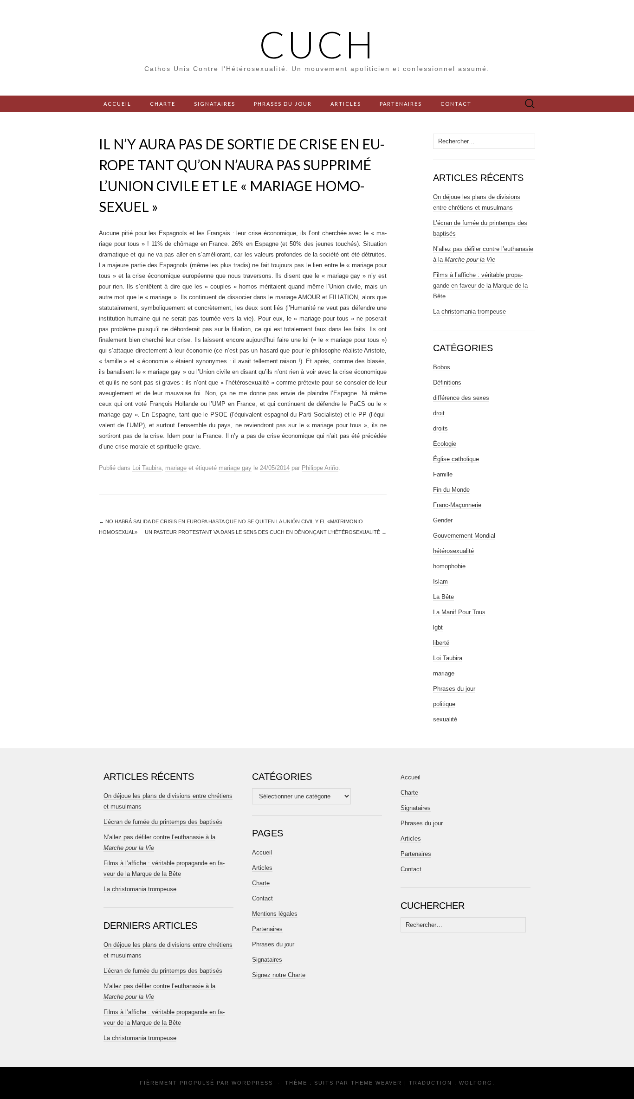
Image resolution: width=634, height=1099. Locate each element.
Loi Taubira (147, 467)
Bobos (441, 367)
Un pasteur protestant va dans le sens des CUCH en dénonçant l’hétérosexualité (266, 532)
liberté (441, 642)
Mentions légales (275, 913)
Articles (345, 104)
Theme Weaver (376, 1083)
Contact (456, 104)
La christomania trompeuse (469, 311)
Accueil (117, 104)
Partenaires (401, 104)
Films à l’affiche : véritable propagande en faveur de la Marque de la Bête (480, 285)
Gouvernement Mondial (464, 535)
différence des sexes (461, 397)
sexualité (445, 719)
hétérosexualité (453, 550)
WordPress (252, 1083)
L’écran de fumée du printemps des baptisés (163, 821)
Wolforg (475, 1083)
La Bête (443, 596)
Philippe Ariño (320, 467)
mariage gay (235, 467)
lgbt (438, 627)
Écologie (444, 443)
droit (439, 413)
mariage (176, 467)
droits (440, 428)
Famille (443, 474)
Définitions (447, 382)
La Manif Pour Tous (459, 612)
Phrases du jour (283, 104)
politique (444, 704)
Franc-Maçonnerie (457, 504)
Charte (162, 104)
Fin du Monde (451, 489)
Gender (443, 520)
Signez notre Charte (278, 974)
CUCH (317, 44)
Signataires (214, 104)
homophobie (449, 566)
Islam (440, 581)
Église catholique (456, 459)
